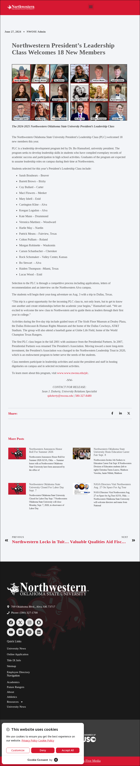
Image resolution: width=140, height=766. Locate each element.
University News (16, 706)
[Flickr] (20, 632)
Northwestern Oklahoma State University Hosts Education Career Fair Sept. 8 (111, 452)
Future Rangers (15, 687)
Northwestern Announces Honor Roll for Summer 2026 (45, 450)
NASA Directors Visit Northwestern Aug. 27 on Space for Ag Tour (112, 486)
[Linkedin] (39, 632)
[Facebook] (11, 622)
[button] (91, 7)
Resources (13, 701)
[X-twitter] (20, 622)
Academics (13, 682)
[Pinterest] (30, 632)
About (10, 692)
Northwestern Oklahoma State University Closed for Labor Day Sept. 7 (46, 487)
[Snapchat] (39, 622)
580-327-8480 (83, 395)
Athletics (12, 696)
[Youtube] (11, 632)
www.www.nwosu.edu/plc (72, 373)
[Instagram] (30, 622)
